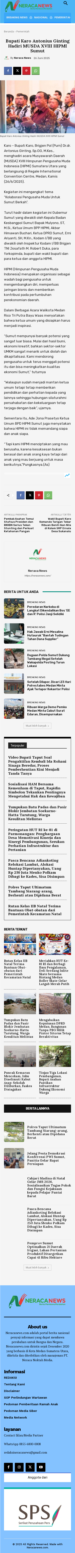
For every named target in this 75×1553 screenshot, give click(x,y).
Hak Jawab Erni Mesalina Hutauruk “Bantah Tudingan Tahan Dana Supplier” (47, 635)
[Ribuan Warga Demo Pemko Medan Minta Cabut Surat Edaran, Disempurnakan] (14, 709)
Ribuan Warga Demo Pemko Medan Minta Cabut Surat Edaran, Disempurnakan (47, 710)
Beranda (9, 31)
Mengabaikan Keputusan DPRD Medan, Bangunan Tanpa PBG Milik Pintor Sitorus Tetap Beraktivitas (55, 1028)
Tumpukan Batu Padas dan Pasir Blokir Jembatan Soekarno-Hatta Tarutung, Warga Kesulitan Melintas (37, 812)
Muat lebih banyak (36, 725)
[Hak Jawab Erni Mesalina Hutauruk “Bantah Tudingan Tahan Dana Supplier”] (14, 633)
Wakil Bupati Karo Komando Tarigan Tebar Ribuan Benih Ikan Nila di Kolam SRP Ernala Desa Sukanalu (55, 525)
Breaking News (36, 602)
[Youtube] (41, 1467)
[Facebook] (8, 71)
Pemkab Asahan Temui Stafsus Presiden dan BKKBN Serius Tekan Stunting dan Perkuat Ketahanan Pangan (19, 525)
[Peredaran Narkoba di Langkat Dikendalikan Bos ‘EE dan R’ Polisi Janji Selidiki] (14, 608)
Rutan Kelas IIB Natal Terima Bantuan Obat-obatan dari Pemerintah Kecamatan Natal (34, 910)
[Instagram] (19, 1467)
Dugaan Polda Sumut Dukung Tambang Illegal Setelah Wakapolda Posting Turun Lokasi (48, 660)
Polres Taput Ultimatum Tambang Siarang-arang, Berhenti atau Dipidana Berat (34, 891)
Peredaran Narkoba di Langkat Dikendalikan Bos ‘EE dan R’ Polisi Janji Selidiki (48, 610)
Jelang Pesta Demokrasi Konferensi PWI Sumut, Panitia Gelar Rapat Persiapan (46, 1158)
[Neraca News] (7, 58)
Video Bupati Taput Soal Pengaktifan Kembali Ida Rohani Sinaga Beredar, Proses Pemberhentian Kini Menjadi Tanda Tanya (37, 765)
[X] (17, 71)
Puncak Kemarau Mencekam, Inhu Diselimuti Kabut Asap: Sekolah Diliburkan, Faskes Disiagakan (18, 1081)
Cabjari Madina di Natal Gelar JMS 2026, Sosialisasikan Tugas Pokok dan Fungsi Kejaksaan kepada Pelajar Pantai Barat (49, 1187)
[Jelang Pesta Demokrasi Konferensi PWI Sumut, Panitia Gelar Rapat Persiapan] (14, 1158)
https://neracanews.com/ (37, 576)
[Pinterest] (26, 71)
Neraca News (22, 58)
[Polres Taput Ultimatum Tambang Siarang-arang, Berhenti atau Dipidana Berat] (14, 1132)
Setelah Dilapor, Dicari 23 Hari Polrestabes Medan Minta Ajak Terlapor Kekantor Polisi (49, 685)
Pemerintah (22, 31)
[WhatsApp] (36, 71)
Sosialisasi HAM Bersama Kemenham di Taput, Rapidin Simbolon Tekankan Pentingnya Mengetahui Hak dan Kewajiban (37, 790)
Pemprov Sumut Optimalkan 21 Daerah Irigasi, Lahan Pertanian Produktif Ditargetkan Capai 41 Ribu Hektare (47, 1250)
